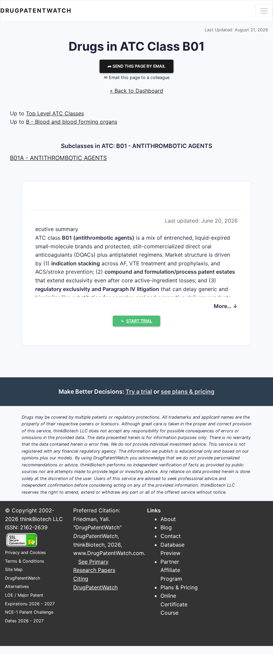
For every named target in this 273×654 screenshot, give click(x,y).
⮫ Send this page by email (136, 66)
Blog (166, 527)
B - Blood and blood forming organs (71, 121)
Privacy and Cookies (25, 552)
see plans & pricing (187, 391)
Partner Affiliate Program (171, 570)
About (168, 519)
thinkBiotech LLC (41, 519)
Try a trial (139, 391)
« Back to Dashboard (136, 90)
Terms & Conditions (24, 561)
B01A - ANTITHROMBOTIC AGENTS (58, 157)
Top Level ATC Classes (55, 113)
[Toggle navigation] (264, 11)
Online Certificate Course (173, 604)
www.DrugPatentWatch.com (108, 553)
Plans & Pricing (179, 587)
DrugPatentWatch (36, 10)
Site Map (14, 569)
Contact (170, 536)
